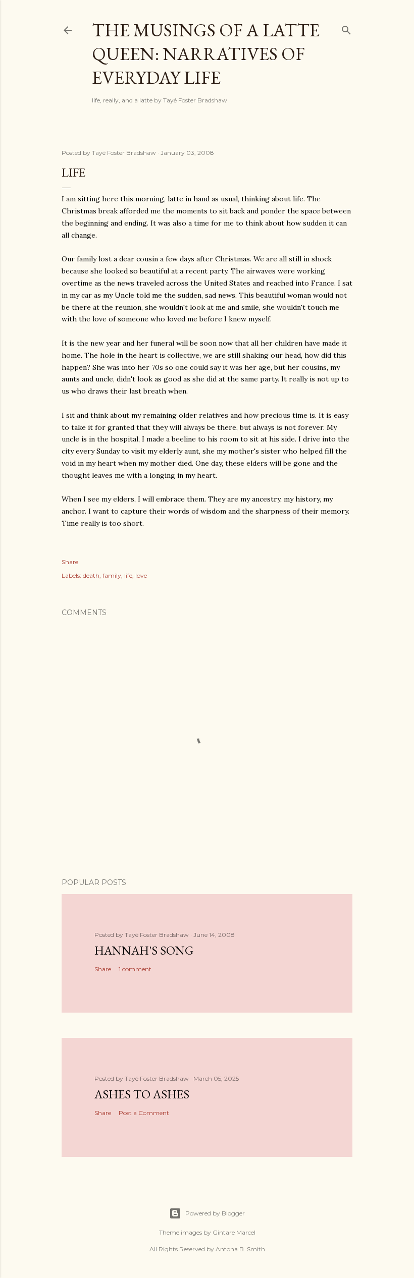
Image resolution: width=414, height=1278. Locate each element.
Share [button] (70, 562)
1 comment (135, 969)
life (128, 575)
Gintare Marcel (234, 1232)
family (111, 575)
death (91, 575)
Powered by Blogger (215, 1213)
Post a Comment (144, 1113)
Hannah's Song (143, 950)
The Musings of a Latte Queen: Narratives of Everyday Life (206, 53)
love (141, 575)
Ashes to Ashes (141, 1094)
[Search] (346, 28)
